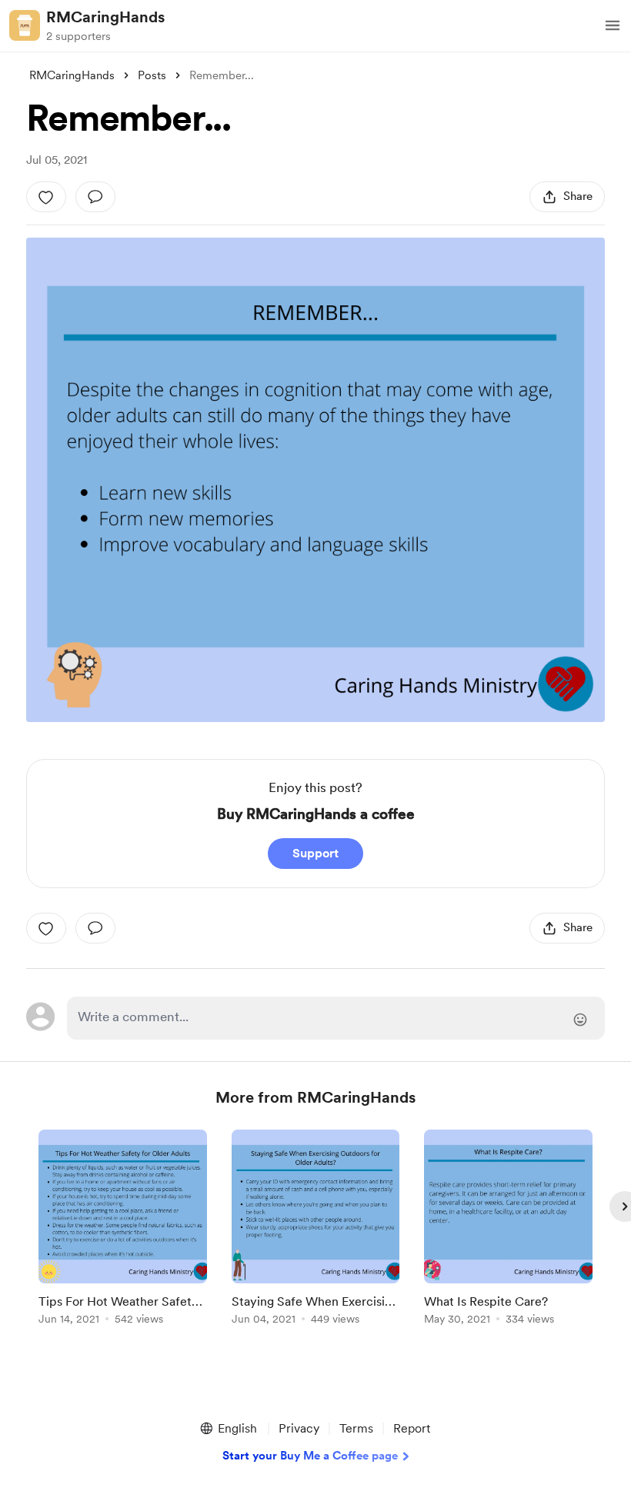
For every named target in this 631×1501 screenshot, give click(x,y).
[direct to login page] (335, 1018)
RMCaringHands (105, 17)
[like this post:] (46, 196)
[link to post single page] (122, 1229)
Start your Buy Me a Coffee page (310, 1456)
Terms (356, 1428)
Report (411, 1428)
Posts (152, 75)
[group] (122, 1229)
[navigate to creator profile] (24, 25)
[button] (612, 25)
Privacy (299, 1428)
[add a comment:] (95, 196)
